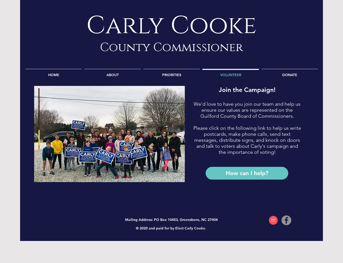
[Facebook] (286, 220)
